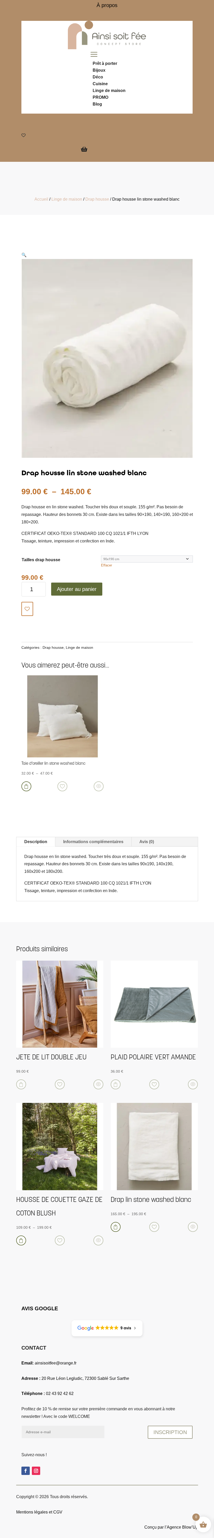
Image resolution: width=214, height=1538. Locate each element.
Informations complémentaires (93, 841)
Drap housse (97, 199)
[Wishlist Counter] (87, 135)
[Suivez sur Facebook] (25, 1471)
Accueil (41, 199)
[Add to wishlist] (27, 609)
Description (35, 841)
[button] (24, 255)
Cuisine (100, 84)
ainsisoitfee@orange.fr (55, 1363)
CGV (57, 1512)
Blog (97, 104)
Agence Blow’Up (182, 1527)
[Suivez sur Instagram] (36, 1471)
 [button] (21, 1084)
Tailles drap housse (41, 560)
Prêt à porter (105, 63)
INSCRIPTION (170, 1432)
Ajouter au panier (77, 589)
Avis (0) (146, 841)
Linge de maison (109, 90)
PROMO (100, 97)
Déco (98, 77)
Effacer (106, 565)
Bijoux (99, 70)
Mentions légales (32, 1512)
